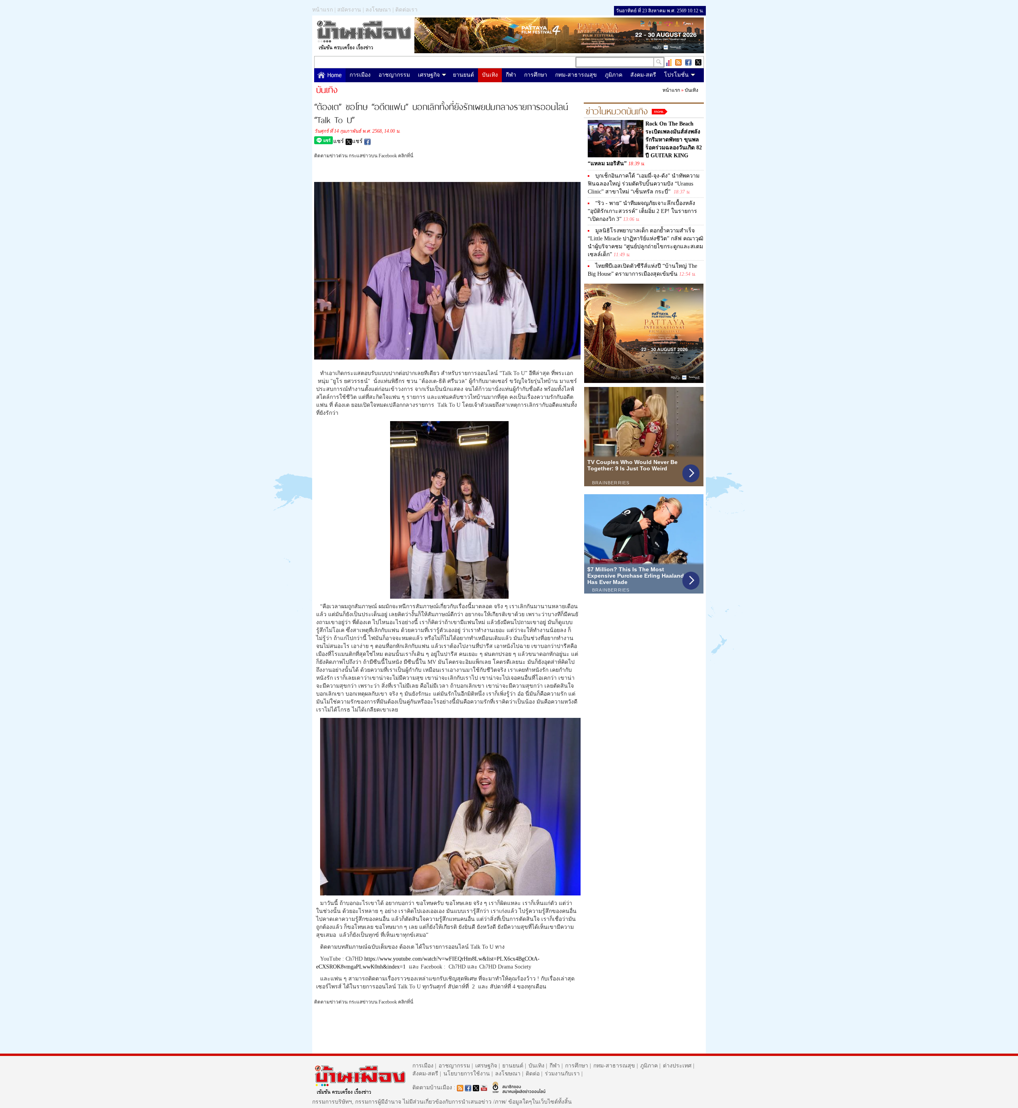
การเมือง (360, 75)
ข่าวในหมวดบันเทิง (617, 110)
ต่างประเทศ (677, 1066)
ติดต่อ (533, 1074)
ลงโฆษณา (378, 10)
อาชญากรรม (394, 75)
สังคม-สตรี (643, 75)
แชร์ (339, 141)
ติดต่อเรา (406, 10)
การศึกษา (535, 75)
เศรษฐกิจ (429, 75)
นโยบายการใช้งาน (466, 1074)
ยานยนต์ (463, 75)
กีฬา (511, 75)
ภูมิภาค (613, 75)
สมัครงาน (349, 10)
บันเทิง (490, 75)
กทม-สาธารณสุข (576, 75)
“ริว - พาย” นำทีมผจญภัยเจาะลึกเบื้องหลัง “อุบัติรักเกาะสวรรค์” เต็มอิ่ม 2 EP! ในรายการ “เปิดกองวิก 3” (642, 211)
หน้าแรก (322, 10)
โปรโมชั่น (676, 75)
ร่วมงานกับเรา (562, 1074)
